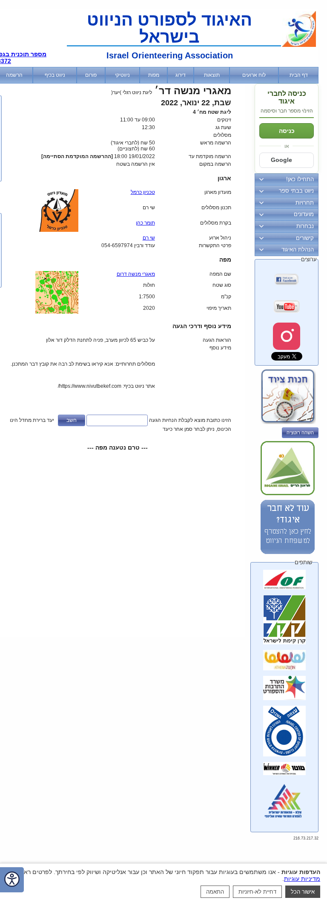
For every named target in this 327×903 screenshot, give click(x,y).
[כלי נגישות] (12, 879)
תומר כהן (145, 223)
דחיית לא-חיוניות (257, 892)
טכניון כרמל (143, 192)
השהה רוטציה (300, 432)
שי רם (149, 238)
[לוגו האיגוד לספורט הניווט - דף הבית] (299, 45)
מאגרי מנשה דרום (136, 274)
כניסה (287, 130)
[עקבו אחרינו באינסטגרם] (286, 336)
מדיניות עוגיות (302, 878)
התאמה (215, 892)
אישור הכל (303, 892)
